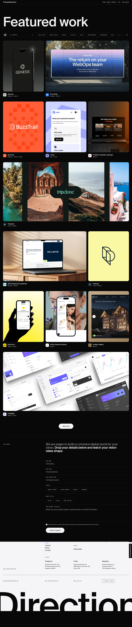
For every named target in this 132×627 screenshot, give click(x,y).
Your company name (51, 477)
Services (113, 2)
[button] (22, 35)
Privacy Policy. (96, 524)
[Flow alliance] (130, 550)
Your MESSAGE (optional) (53, 506)
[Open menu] (119, 2)
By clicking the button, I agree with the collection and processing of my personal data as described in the (73, 524)
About (104, 2)
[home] (10, 2)
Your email (49, 469)
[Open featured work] (23, 66)
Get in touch (125, 2)
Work (108, 2)
